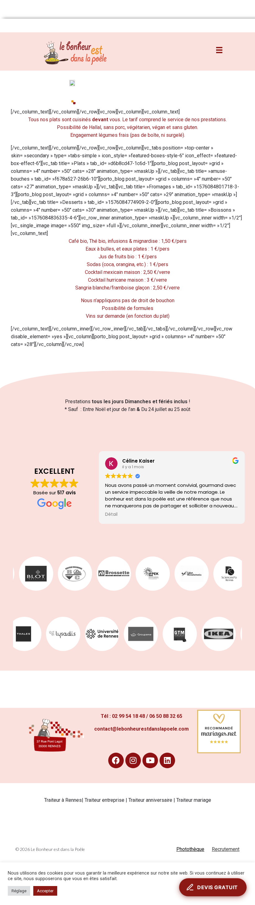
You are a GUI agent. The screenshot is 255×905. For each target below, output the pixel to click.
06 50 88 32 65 (165, 716)
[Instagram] (133, 760)
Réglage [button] (19, 891)
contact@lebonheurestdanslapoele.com (141, 729)
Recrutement (225, 849)
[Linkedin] (167, 760)
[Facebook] (116, 760)
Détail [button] (111, 514)
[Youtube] (150, 760)
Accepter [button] (45, 891)
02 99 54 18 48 (128, 716)
